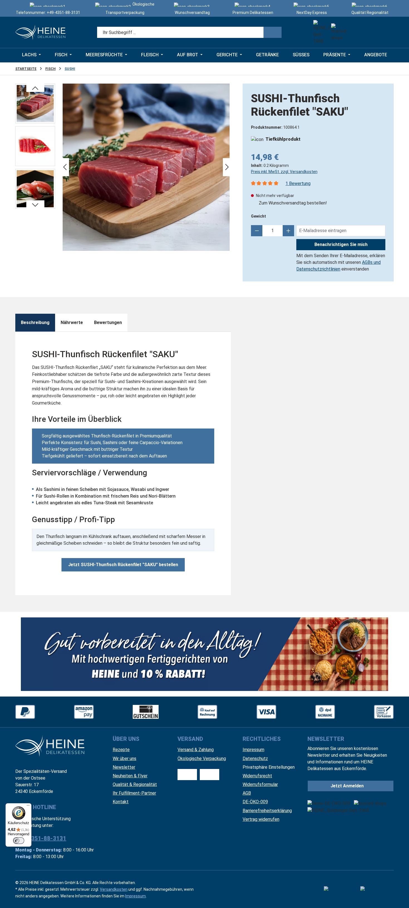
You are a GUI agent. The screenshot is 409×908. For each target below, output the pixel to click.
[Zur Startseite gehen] (40, 32)
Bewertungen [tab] (108, 322)
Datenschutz (255, 758)
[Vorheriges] (65, 167)
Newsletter (124, 767)
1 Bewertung (298, 183)
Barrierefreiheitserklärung (267, 810)
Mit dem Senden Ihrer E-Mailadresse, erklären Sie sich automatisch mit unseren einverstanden (340, 262)
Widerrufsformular (260, 784)
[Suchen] (272, 32)
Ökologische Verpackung (202, 758)
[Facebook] (340, 889)
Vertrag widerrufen (261, 819)
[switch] (18, 840)
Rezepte (121, 749)
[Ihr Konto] (371, 32)
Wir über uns (124, 758)
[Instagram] (377, 889)
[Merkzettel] (356, 32)
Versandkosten (113, 889)
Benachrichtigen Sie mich (341, 244)
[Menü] (28, 806)
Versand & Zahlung (196, 749)
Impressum (253, 749)
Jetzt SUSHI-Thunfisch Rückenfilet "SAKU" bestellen (123, 564)
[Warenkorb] (387, 32)
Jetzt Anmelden (347, 785)
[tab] (35, 323)
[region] (123, 167)
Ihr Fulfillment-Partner (134, 793)
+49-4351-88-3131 (63, 12)
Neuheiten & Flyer (130, 775)
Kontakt (121, 801)
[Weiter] (227, 167)
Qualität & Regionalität (135, 784)
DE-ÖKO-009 (255, 801)
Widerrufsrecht (257, 775)
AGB (247, 793)
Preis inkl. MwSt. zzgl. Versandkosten (284, 171)
